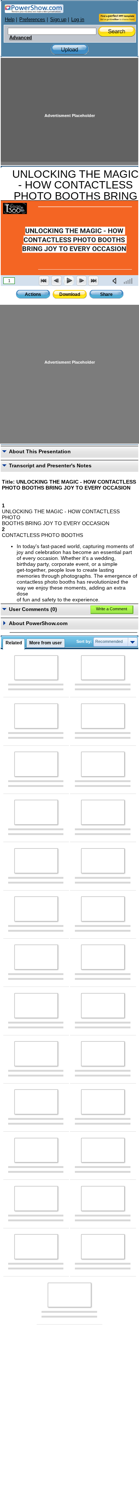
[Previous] (56, 280)
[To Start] (44, 280)
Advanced (20, 38)
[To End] (93, 280)
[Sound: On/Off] (116, 280)
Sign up (58, 19)
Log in (77, 19)
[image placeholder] (36, 667)
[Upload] (70, 49)
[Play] (68, 280)
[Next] (81, 280)
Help (9, 19)
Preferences (32, 19)
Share (106, 294)
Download (69, 294)
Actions (33, 294)
